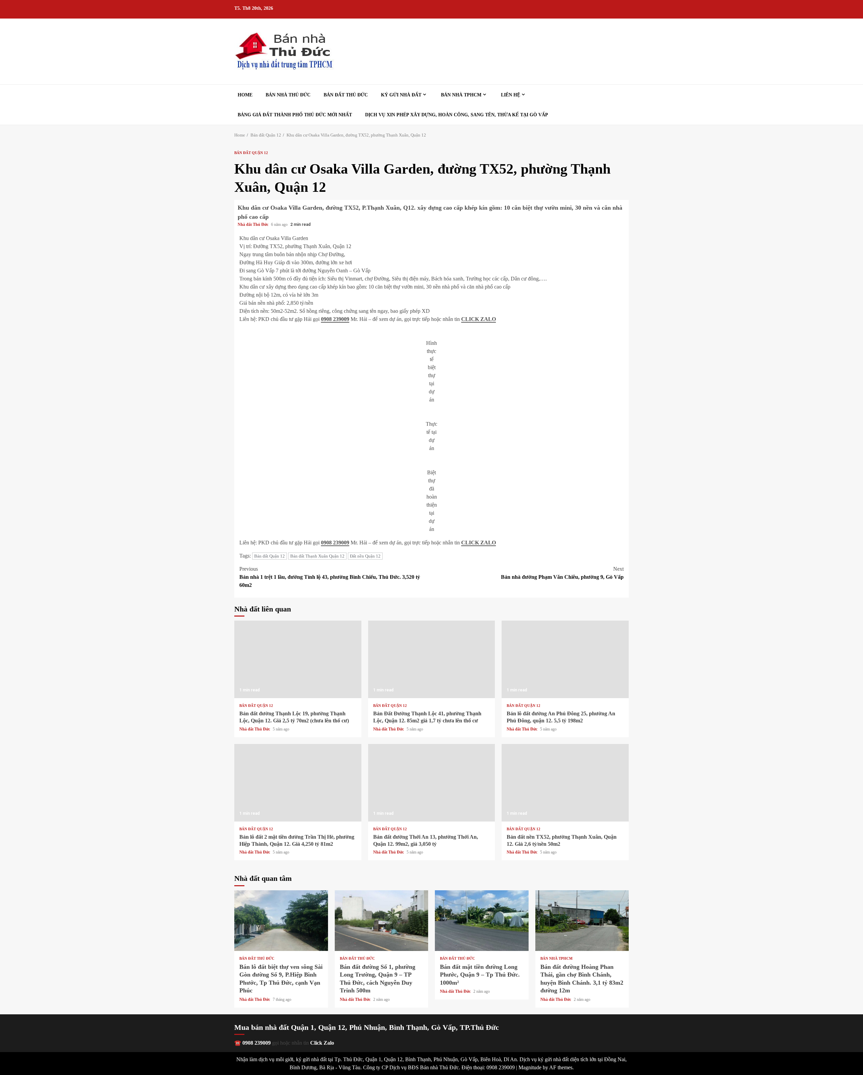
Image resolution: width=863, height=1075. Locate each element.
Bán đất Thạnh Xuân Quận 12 (317, 556)
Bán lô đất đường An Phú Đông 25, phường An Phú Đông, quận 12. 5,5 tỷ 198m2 (565, 659)
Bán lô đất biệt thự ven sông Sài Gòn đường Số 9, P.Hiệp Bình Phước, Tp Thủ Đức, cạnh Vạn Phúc (281, 920)
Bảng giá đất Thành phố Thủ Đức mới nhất (295, 114)
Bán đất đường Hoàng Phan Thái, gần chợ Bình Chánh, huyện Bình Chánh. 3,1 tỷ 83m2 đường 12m (582, 920)
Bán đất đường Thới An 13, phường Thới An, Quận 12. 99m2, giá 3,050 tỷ (431, 783)
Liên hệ (510, 94)
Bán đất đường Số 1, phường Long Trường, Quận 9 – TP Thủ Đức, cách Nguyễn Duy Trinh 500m (381, 920)
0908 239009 (335, 319)
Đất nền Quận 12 (365, 556)
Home (245, 94)
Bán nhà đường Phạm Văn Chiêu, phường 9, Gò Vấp (562, 573)
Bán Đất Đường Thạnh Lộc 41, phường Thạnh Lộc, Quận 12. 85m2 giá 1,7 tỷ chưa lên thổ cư (431, 659)
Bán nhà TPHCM (461, 94)
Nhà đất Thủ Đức (253, 224)
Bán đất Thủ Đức (346, 94)
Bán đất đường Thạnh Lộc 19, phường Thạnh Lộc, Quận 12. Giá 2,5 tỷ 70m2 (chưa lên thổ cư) (297, 659)
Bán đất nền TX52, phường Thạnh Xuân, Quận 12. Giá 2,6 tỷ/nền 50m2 (565, 783)
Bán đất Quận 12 (251, 153)
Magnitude (529, 1067)
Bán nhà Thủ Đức (288, 94)
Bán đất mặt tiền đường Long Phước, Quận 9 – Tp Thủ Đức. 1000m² (482, 920)
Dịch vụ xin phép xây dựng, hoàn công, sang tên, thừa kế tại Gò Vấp (456, 114)
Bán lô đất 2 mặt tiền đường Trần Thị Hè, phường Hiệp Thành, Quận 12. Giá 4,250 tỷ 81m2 (297, 783)
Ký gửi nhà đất (401, 94)
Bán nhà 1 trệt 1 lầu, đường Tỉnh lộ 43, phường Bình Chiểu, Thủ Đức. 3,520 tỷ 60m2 (329, 577)
